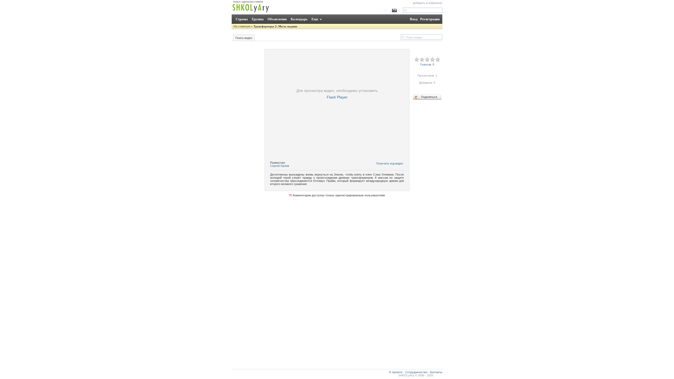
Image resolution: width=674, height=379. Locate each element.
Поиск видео (243, 37)
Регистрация (430, 19)
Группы (258, 19)
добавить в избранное (427, 2)
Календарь (299, 19)
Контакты (436, 372)
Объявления (277, 19)
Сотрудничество (416, 372)
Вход (414, 19)
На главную (242, 26)
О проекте (396, 372)
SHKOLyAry (406, 375)
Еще (314, 19)
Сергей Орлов (279, 165)
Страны (242, 19)
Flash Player (337, 97)
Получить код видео (389, 163)
